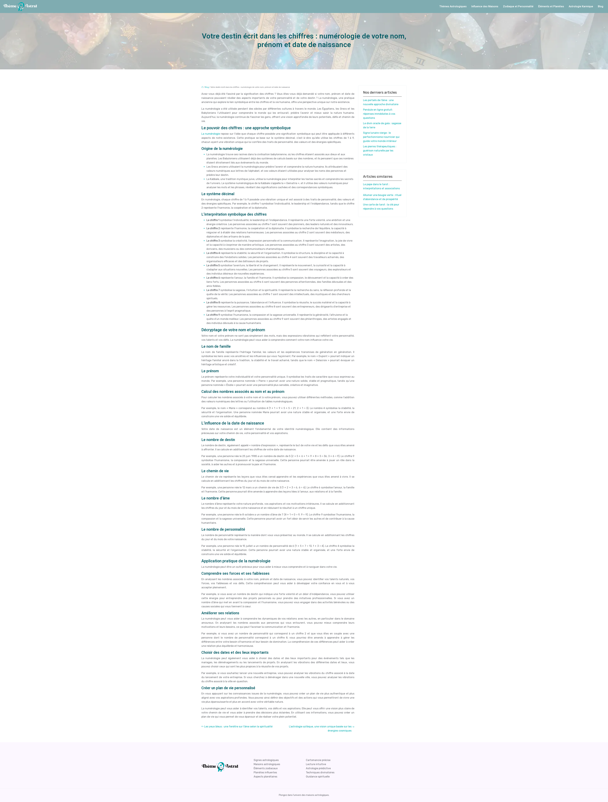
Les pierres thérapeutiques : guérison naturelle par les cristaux (379, 150)
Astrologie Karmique (581, 6)
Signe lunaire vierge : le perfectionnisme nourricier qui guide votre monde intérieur (381, 137)
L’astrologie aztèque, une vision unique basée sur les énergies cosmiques (320, 728)
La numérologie (210, 133)
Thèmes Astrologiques (453, 6)
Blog (600, 6)
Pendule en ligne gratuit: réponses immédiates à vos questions (379, 113)
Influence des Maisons (484, 6)
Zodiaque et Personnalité (518, 6)
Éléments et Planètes (551, 6)
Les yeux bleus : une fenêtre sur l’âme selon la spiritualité (238, 726)
